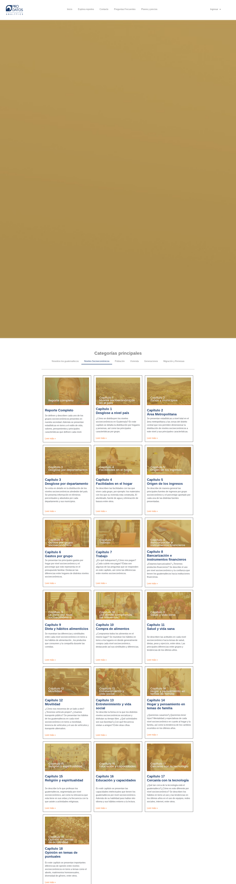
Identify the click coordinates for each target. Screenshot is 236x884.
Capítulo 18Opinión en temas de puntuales (61, 852)
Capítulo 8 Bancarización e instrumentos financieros (166, 555)
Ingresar (214, 9)
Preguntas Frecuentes (124, 9)
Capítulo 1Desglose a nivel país (112, 411)
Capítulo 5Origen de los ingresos (165, 481)
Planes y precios (149, 9)
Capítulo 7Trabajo (104, 554)
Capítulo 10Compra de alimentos (112, 627)
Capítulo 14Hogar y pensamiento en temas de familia (166, 704)
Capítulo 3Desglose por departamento (66, 481)
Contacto (104, 9)
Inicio (69, 9)
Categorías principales (118, 353)
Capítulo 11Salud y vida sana (161, 627)
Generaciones (151, 361)
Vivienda (134, 361)
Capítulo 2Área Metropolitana (162, 412)
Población (120, 361)
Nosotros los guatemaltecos (65, 361)
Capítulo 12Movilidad (54, 702)
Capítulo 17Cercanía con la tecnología (168, 778)
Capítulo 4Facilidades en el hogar (114, 481)
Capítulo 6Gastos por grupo (59, 554)
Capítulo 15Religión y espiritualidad (64, 778)
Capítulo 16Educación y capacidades (116, 778)
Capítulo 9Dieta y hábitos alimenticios (66, 627)
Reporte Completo (59, 410)
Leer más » (50, 438)
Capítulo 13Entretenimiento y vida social (113, 704)
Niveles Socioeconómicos (96, 361)
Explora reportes (86, 9)
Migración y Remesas (173, 361)
